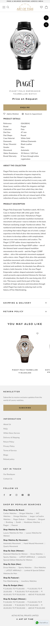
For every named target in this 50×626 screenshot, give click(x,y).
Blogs (5, 455)
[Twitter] (10, 494)
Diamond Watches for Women (15, 554)
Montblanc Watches (32, 522)
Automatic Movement (12, 543)
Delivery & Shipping (11, 437)
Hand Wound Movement (33, 543)
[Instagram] (16, 494)
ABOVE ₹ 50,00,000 (36, 594)
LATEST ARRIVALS (27, 557)
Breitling (9, 522)
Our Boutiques (9, 474)
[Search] (8, 7)
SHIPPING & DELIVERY (17, 303)
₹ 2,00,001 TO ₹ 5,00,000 (14, 589)
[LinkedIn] (29, 494)
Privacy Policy (9, 446)
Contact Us (7, 479)
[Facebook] (4, 494)
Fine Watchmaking (10, 581)
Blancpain (31, 519)
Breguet (41, 519)
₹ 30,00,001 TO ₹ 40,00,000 (26, 591)
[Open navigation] (3, 7)
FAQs (5, 429)
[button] (11, 113)
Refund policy (8, 459)
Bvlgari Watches (26, 513)
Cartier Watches (10, 513)
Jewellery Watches (29, 581)
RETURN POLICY (13, 311)
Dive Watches (40, 567)
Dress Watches (36, 554)
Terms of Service (10, 450)
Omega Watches (20, 516)
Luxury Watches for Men (13, 533)
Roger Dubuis (18, 519)
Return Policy (8, 442)
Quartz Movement (10, 546)
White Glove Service (11, 433)
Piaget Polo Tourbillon (25, 370)
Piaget (6, 525)
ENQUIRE (25, 107)
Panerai (15, 525)
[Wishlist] (41, 7)
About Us (7, 424)
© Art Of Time (24, 619)
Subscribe (25, 408)
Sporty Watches (9, 557)
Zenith (18, 522)
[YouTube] (22, 494)
